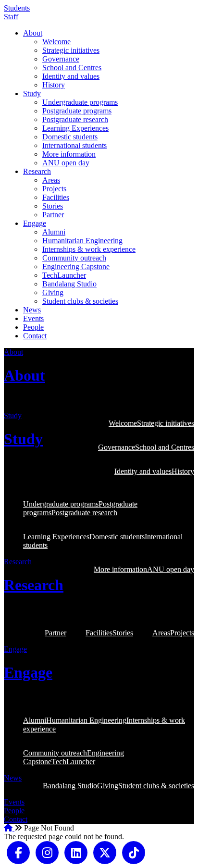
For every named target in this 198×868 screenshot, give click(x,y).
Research (37, 171)
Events (33, 318)
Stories (52, 206)
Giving (52, 292)
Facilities (55, 197)
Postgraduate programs (76, 111)
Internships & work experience (89, 249)
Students (17, 8)
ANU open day (65, 163)
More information (69, 154)
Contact (35, 336)
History (53, 85)
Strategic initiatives (70, 50)
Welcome (56, 41)
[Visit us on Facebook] (18, 851)
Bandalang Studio (69, 284)
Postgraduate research (75, 119)
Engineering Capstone (76, 266)
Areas (51, 180)
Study (32, 93)
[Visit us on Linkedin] (76, 851)
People (33, 327)
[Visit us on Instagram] (47, 851)
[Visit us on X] (104, 851)
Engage (34, 223)
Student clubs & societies (80, 301)
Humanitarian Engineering (82, 240)
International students (74, 145)
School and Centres (71, 67)
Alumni (53, 232)
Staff (11, 16)
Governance (60, 59)
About (32, 33)
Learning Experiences (75, 128)
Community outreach (74, 258)
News (32, 310)
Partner (53, 215)
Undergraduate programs (80, 102)
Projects (54, 189)
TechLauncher (64, 275)
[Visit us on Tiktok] (133, 851)
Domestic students (70, 137)
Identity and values (70, 76)
